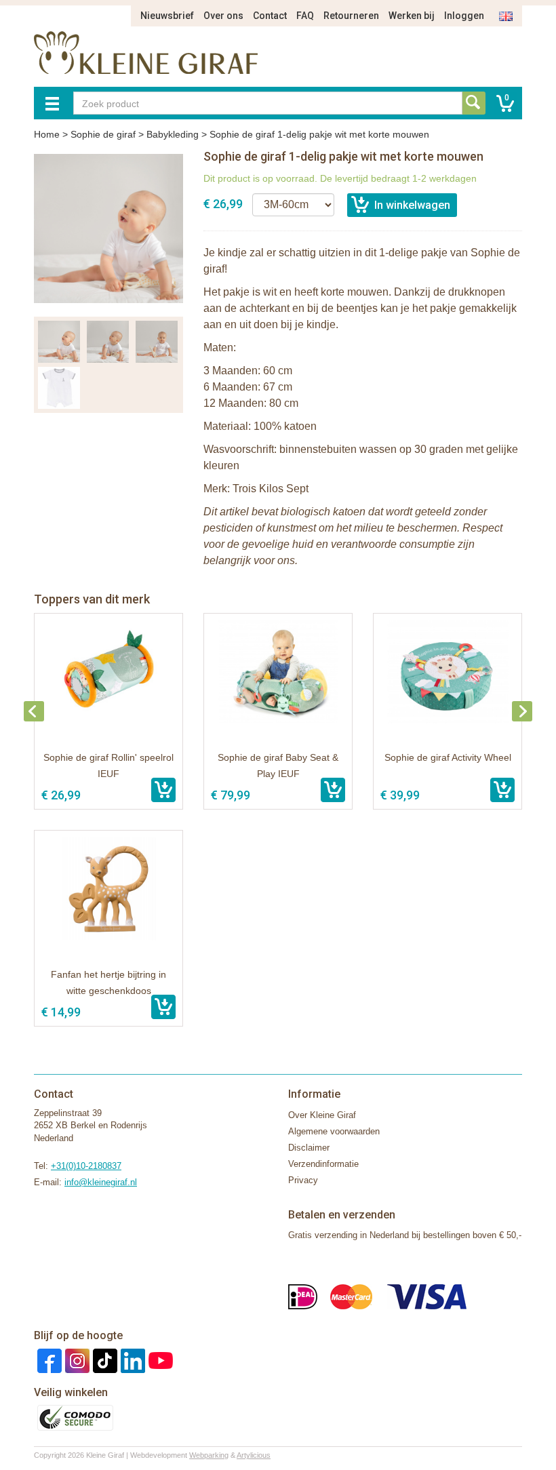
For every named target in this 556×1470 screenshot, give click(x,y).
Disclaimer (309, 1148)
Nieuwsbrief (167, 15)
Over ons (223, 15)
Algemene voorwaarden (334, 1131)
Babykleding (172, 134)
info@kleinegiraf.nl (100, 1182)
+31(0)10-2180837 (86, 1166)
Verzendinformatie (323, 1164)
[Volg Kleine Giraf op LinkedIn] (131, 1360)
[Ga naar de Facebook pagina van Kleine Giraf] (48, 1360)
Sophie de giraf (103, 134)
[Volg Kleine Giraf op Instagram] (76, 1360)
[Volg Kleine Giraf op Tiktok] (103, 1360)
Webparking (209, 1455)
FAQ (305, 15)
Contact (270, 15)
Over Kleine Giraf (322, 1115)
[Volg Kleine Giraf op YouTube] (159, 1360)
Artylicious (254, 1455)
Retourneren (351, 15)
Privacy (303, 1180)
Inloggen (464, 15)
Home (47, 134)
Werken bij (412, 15)
